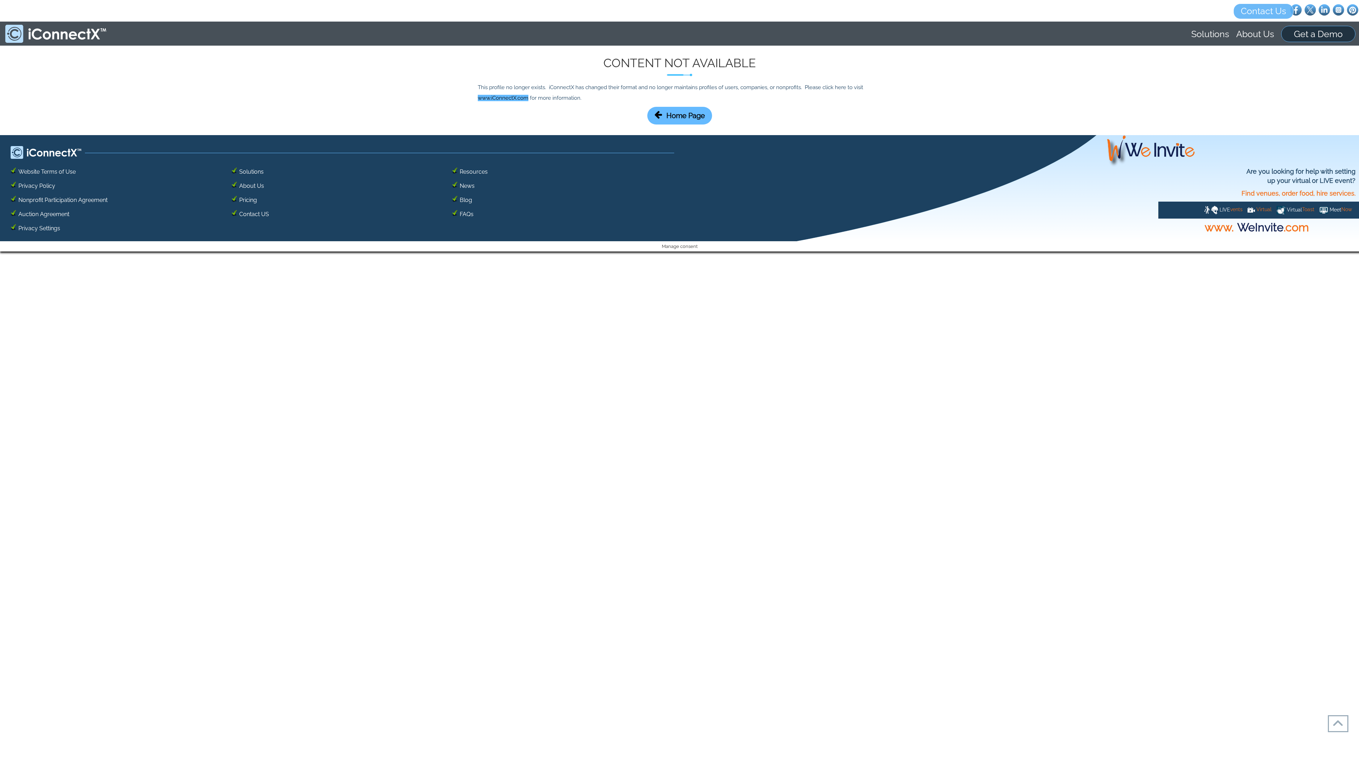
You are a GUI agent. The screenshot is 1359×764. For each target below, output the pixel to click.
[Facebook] (1296, 9)
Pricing (248, 200)
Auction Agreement (43, 214)
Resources (474, 171)
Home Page (685, 115)
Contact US (254, 214)
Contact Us (1263, 11)
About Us (1255, 34)
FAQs (467, 214)
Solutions (1210, 34)
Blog (466, 200)
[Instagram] (1338, 9)
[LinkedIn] (1324, 9)
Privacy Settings (39, 228)
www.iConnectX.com (503, 98)
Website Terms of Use (47, 171)
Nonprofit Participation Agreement (63, 200)
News (467, 186)
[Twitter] (1310, 9)
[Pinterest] (1352, 9)
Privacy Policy (36, 186)
